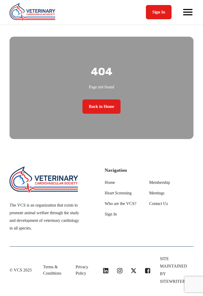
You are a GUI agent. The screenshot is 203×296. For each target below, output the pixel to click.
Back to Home (101, 106)
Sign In (158, 12)
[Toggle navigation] (187, 12)
